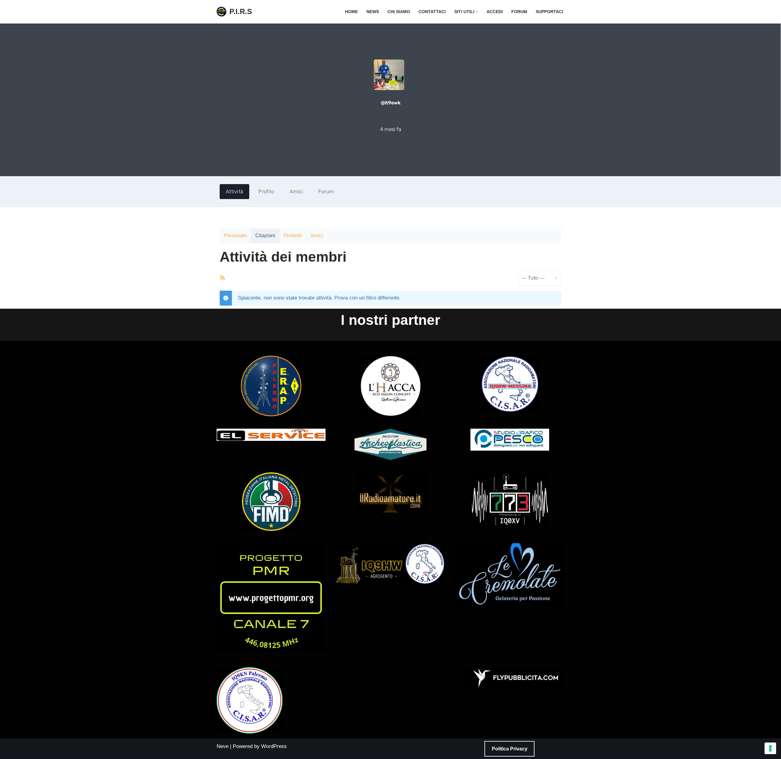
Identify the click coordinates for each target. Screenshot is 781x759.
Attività (234, 191)
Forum (519, 11)
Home (351, 11)
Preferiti (293, 235)
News (372, 11)
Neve (223, 746)
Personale (235, 235)
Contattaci (432, 11)
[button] (477, 12)
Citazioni (265, 235)
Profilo (266, 191)
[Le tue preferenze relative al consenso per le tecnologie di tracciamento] (770, 748)
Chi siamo (398, 11)
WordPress (274, 746)
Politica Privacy (509, 748)
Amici (296, 191)
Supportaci (549, 11)
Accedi (495, 11)
